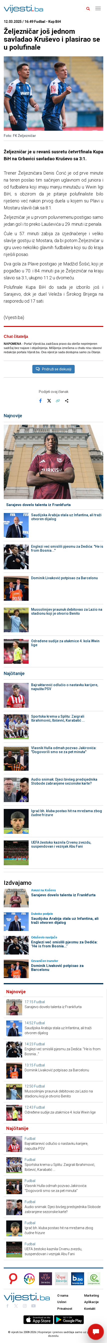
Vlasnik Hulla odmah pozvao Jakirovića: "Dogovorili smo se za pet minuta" (64, 750)
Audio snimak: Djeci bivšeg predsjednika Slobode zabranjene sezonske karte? (64, 781)
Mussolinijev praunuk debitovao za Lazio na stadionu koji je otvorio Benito (66, 611)
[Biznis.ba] (77, 1278)
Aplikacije (91, 1302)
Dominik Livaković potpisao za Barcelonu (64, 578)
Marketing (91, 1295)
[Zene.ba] (45, 1278)
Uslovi (61, 1302)
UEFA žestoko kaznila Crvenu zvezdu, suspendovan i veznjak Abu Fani (61, 844)
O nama (62, 1295)
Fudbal (39, 1002)
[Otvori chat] (96, 1332)
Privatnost (64, 1309)
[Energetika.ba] (95, 1278)
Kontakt (89, 1309)
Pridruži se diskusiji (56, 369)
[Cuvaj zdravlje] (61, 1278)
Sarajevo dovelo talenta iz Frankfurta (38, 505)
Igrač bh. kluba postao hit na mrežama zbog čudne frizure (66, 813)
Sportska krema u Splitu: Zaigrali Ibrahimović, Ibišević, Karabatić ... (58, 718)
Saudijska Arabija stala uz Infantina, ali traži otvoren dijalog (66, 517)
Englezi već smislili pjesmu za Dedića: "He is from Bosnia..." (67, 548)
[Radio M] (12, 1278)
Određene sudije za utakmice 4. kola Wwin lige (65, 643)
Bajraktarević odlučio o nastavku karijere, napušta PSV (64, 687)
